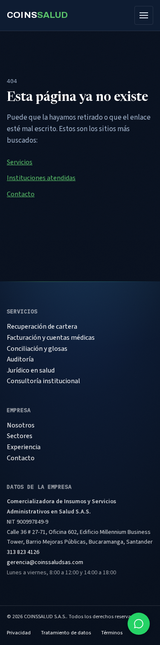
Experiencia (24, 447)
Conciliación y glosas (37, 348)
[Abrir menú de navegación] (143, 15)
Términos (111, 632)
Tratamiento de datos (66, 632)
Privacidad (19, 632)
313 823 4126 (23, 552)
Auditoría (20, 359)
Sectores (19, 436)
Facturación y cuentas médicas (51, 337)
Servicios (19, 162)
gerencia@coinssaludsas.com (45, 562)
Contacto (21, 194)
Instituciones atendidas (41, 178)
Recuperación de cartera (42, 326)
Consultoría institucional (43, 381)
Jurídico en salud (31, 370)
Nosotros (21, 425)
